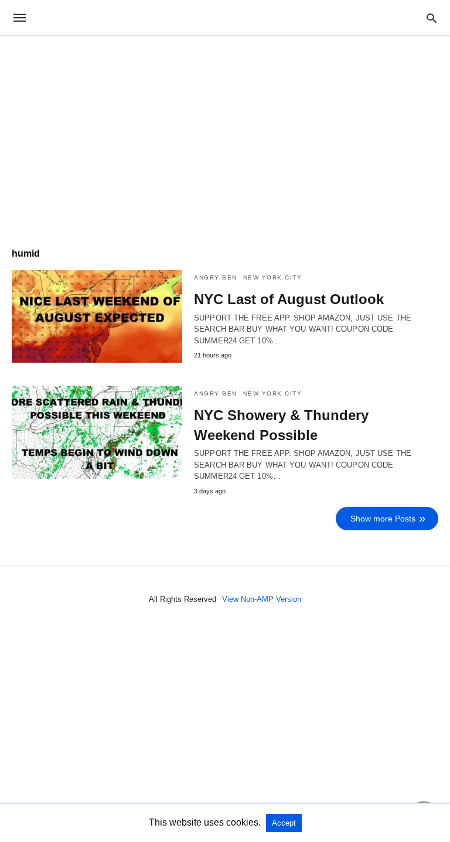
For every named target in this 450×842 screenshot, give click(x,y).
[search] (431, 18)
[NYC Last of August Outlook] (97, 316)
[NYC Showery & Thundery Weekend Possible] (97, 432)
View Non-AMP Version (261, 599)
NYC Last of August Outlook (289, 299)
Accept (284, 823)
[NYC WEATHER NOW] (224, 17)
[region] (225, 136)
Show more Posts (382, 518)
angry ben (215, 277)
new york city (272, 277)
